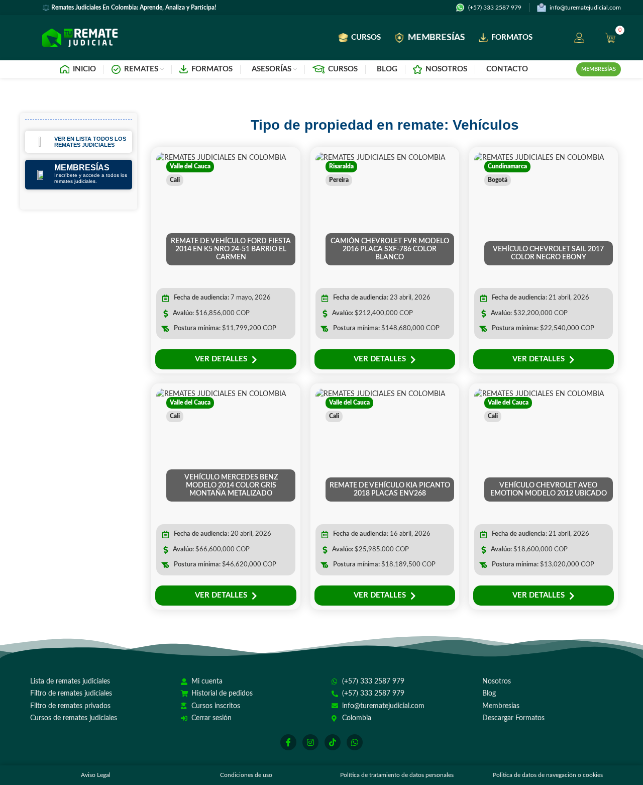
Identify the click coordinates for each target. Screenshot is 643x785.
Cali (175, 180)
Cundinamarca (507, 166)
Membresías (598, 69)
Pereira (339, 180)
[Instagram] (310, 742)
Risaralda (341, 166)
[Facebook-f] (288, 742)
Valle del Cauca (190, 166)
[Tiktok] (333, 742)
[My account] (579, 38)
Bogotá (497, 180)
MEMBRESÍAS (82, 167)
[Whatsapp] (355, 742)
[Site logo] (80, 37)
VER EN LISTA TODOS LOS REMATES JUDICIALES (90, 142)
